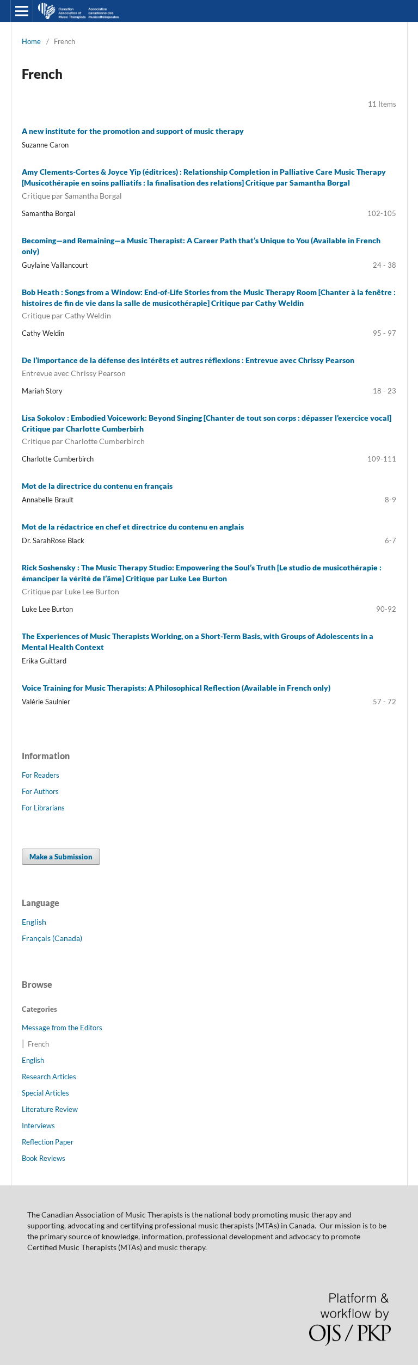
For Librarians (43, 807)
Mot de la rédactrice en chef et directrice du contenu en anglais (133, 526)
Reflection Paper (47, 1142)
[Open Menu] (22, 11)
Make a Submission (61, 856)
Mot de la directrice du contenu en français (97, 485)
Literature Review (50, 1109)
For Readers (40, 775)
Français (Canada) (52, 938)
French (38, 1044)
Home (31, 41)
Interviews (38, 1125)
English (34, 921)
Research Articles (49, 1076)
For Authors (40, 791)
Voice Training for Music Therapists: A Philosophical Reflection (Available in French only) (176, 687)
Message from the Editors (62, 1027)
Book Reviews (43, 1158)
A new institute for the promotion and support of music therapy (133, 131)
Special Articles (45, 1093)
